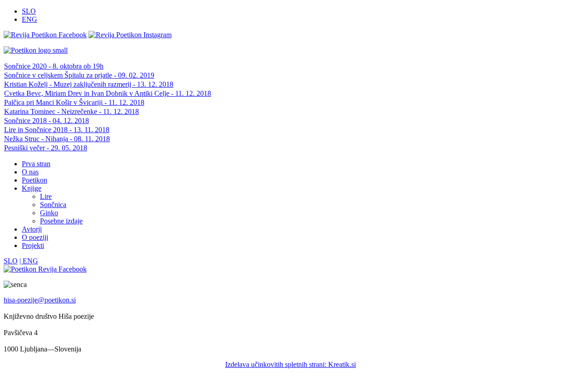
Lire (46, 196)
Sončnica (53, 204)
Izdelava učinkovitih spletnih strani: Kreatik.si (290, 364)
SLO (29, 11)
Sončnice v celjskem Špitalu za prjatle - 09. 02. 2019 (79, 75)
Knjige (31, 188)
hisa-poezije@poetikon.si (40, 300)
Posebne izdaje (61, 221)
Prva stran (36, 164)
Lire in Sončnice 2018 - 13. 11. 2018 (56, 130)
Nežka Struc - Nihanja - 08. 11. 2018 (57, 139)
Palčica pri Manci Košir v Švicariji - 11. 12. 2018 (74, 102)
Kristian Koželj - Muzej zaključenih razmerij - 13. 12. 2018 (88, 84)
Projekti (33, 245)
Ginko (49, 213)
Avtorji (32, 229)
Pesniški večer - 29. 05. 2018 (45, 148)
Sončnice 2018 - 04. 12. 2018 (46, 120)
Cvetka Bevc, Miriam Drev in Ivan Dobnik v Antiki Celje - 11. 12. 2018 (107, 93)
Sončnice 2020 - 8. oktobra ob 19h (53, 66)
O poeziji (35, 237)
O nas (30, 172)
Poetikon (34, 180)
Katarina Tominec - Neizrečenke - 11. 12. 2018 (71, 111)
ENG (29, 19)
